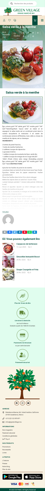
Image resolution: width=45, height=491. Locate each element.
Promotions (6, 447)
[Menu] (42, 20)
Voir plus (5, 212)
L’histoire (5, 460)
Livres (4, 453)
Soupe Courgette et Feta (27, 270)
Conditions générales (9, 436)
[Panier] (35, 20)
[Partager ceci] (28, 32)
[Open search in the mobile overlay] (22, 3)
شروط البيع (6, 439)
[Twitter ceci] (33, 32)
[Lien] (22, 11)
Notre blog (6, 466)
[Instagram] (22, 403)
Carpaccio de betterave (26, 244)
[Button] (4, 20)
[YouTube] (28, 403)
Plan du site (6, 469)
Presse (4, 463)
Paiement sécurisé (8, 433)
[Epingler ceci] (23, 36)
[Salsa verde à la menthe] (22, 64)
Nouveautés (6, 450)
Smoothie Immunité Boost (28, 257)
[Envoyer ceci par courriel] (23, 32)
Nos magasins (7, 430)
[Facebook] (16, 403)
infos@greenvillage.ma (13, 422)
